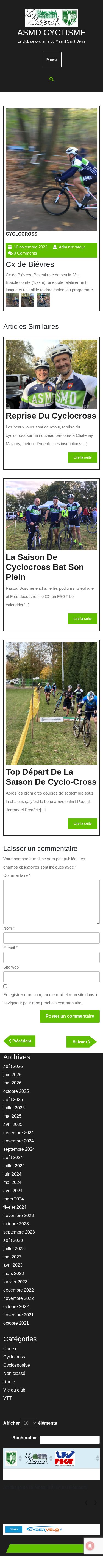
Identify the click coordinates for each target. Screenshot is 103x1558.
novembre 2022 (18, 1298)
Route (9, 1381)
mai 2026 (12, 1083)
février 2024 (14, 1207)
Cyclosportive (16, 1365)
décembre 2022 (18, 1290)
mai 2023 (12, 1257)
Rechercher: (25, 1437)
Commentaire (16, 875)
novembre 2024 (18, 1141)
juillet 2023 (14, 1248)
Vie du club (14, 1390)
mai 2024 (12, 1182)
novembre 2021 (18, 1315)
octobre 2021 (16, 1323)
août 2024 (13, 1157)
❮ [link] (86, 1502)
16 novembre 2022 (30, 247)
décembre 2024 (18, 1132)
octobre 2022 (16, 1306)
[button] (12, 300)
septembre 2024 (19, 1149)
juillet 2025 (14, 1107)
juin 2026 (12, 1074)
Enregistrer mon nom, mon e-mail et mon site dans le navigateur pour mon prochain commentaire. (50, 998)
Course (10, 1348)
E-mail (10, 947)
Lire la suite (85, 459)
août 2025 (13, 1099)
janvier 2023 (15, 1281)
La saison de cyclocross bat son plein (45, 566)
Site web (11, 967)
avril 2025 (13, 1124)
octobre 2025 (16, 1091)
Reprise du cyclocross (51, 415)
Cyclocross (21, 234)
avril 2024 (13, 1190)
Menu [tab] (51, 59)
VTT (7, 1398)
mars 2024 (13, 1199)
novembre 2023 (18, 1215)
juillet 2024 (14, 1165)
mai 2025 (12, 1116)
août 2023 (13, 1240)
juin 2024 (12, 1174)
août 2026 (13, 1066)
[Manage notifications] (90, 1545)
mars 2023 (13, 1273)
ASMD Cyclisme (51, 32)
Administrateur (72, 247)
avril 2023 (13, 1265)
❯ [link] (95, 1502)
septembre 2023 (19, 1232)
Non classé (14, 1373)
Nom (9, 928)
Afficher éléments (30, 1423)
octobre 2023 (16, 1223)
